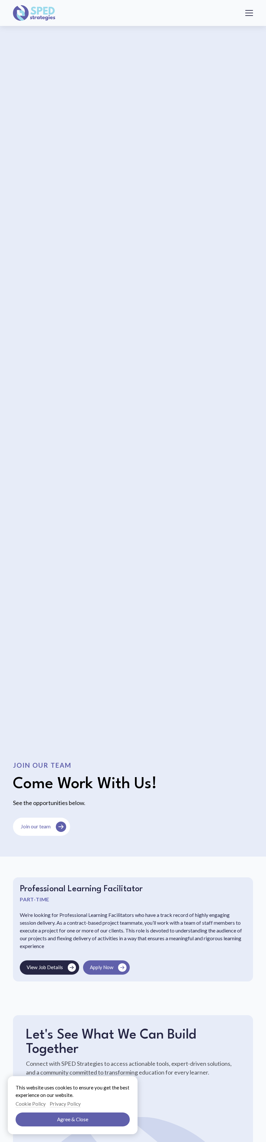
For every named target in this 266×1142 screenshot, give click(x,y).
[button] (249, 13)
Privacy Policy (65, 1104)
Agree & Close (72, 1119)
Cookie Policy (31, 1104)
